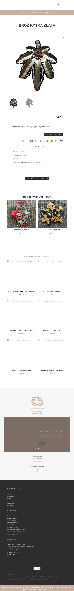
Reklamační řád (11, 525)
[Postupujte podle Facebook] (35, 568)
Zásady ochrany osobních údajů (16, 531)
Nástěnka (10, 494)
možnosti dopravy (37, 413)
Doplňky (28, 12)
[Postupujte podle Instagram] (38, 568)
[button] (63, 37)
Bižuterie (34, 12)
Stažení (9, 498)
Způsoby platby (11, 520)
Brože (41, 12)
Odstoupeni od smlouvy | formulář (16, 529)
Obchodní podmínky (12, 522)
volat (37, 471)
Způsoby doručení (12, 518)
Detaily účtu (10, 503)
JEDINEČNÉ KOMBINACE (51, 428)
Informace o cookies (12, 534)
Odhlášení (10, 505)
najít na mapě (37, 461)
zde (42, 441)
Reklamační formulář (13, 527)
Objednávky (10, 496)
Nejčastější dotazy (12, 516)
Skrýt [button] (51, 590)
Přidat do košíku (53, 134)
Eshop (22, 12)
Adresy (9, 501)
